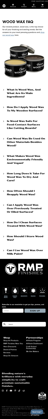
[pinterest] (15, 391)
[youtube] (11, 391)
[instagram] (3, 391)
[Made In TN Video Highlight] (42, 378)
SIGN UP (35, 310)
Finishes (42, 296)
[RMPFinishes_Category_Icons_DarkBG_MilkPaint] (5, 288)
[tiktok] (19, 391)
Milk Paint (6, 296)
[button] (24, 93)
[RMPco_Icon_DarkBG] (24, 264)
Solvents (24, 296)
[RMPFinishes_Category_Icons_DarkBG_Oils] (15, 288)
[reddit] (24, 391)
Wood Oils (15, 296)
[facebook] (6, 391)
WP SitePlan (35, 415)
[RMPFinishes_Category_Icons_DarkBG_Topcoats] (42, 288)
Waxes (33, 296)
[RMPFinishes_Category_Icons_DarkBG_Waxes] (33, 288)
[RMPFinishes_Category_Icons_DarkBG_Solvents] (24, 288)
